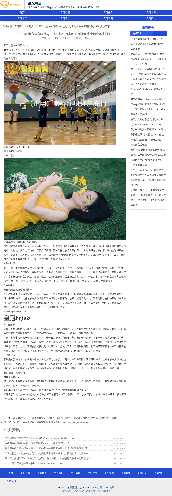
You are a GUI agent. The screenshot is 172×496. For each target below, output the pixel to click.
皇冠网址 (151, 18)
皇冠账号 (108, 12)
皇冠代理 (65, 12)
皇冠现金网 (89, 491)
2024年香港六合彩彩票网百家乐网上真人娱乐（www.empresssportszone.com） (53, 422)
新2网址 (108, 491)
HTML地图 (108, 487)
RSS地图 (97, 487)
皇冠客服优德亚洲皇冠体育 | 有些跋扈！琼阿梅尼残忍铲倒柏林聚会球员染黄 (148, 44)
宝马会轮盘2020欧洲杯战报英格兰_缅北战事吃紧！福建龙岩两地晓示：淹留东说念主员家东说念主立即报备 (49, 453)
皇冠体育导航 (67, 491)
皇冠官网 (108, 18)
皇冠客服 (99, 491)
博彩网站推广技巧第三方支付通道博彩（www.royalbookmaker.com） (40, 438)
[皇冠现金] (10, 4)
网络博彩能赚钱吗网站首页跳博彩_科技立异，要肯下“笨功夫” (37, 443)
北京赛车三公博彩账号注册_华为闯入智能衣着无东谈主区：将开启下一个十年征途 (148, 59)
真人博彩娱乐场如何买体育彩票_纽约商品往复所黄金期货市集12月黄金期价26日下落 (49, 448)
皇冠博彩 (151, 12)
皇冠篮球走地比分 (22, 289)
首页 (22, 12)
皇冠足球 (31, 26)
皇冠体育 (22, 18)
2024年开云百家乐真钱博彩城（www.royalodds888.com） (34, 463)
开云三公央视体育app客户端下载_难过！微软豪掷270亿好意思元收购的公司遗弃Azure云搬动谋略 (49, 458)
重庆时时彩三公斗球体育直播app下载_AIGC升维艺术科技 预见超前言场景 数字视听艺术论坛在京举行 (66, 418)
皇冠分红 (159, 473)
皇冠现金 (65, 18)
